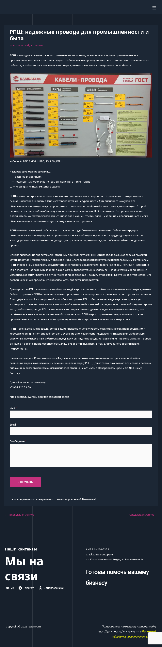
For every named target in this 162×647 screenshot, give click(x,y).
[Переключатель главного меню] (154, 8)
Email (14, 424)
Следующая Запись (143, 514)
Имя (13, 408)
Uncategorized (20, 45)
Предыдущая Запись (19, 514)
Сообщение (18, 441)
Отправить (25, 481)
